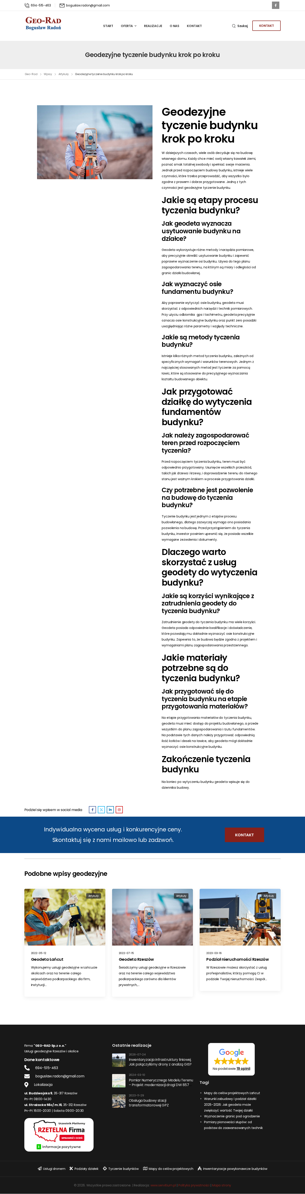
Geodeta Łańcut (47, 959)
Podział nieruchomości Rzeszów (237, 959)
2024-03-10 (137, 1075)
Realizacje (153, 26)
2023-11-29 (136, 1095)
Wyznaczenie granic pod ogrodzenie (232, 1116)
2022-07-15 (126, 953)
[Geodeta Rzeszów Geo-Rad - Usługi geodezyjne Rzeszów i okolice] (43, 23)
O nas (174, 26)
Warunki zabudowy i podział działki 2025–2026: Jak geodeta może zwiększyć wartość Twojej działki (230, 1105)
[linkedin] (110, 809)
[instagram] (119, 809)
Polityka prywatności (193, 1185)
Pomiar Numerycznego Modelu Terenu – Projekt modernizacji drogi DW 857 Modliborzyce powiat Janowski (161, 1085)
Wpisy (48, 74)
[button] (231, 1059)
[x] (101, 809)
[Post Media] (64, 917)
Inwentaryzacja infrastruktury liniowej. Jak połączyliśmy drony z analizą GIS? (160, 1062)
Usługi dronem (54, 1169)
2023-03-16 (214, 953)
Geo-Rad (31, 74)
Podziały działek (86, 1169)
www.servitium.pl (163, 1185)
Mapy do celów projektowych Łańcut (232, 1093)
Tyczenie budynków (123, 1169)
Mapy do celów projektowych (171, 1169)
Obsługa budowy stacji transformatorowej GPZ (149, 1103)
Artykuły (63, 74)
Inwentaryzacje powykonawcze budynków (235, 1169)
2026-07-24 (137, 1055)
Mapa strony (221, 1185)
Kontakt (194, 26)
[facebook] (275, 5)
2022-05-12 (38, 953)
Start (108, 26)
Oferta (127, 26)
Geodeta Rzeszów (136, 959)
